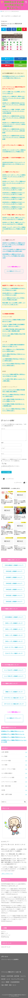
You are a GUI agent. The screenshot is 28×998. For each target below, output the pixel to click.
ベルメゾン (23, 976)
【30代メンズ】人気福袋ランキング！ (14, 629)
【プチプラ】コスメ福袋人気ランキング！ (14, 697)
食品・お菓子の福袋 (7, 794)
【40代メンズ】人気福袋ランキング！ (14, 635)
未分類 (3, 790)
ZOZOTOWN (10, 976)
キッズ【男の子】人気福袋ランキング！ (14, 676)
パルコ (3, 982)
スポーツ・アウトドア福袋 (8, 769)
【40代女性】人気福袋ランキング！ (14, 589)
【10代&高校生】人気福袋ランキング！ (14, 617)
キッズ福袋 (4, 756)
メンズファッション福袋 (8, 777)
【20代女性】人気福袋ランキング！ (14, 571)
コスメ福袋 (4, 764)
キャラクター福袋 (6, 760)
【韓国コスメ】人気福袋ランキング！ (14, 691)
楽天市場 (16, 976)
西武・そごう (12, 985)
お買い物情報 (5, 752)
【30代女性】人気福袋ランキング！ (14, 583)
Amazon (3, 976)
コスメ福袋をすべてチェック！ (14, 271)
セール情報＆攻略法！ (7, 773)
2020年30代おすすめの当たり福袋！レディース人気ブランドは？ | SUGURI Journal (14, 919)
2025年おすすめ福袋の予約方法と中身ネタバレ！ (14, 5)
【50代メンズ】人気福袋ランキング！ (14, 641)
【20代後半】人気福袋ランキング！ (14, 577)
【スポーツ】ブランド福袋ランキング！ (14, 647)
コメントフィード (5, 935)
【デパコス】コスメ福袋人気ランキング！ (14, 703)
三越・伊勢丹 (4, 985)
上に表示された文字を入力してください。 (10, 466)
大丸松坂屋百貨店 (15, 982)
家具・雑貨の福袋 (6, 786)
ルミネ (8, 979)
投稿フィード (4, 933)
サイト (2, 453)
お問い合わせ (4, 956)
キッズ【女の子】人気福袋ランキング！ (14, 670)
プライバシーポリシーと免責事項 (9, 959)
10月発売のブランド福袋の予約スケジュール (12, 734)
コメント (3, 428)
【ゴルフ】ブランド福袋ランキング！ (14, 653)
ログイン (3, 931)
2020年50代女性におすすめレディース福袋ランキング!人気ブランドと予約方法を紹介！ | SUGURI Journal (14, 892)
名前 (2, 442)
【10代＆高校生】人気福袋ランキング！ (14, 565)
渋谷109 (3, 979)
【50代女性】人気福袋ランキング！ (14, 595)
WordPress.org (5, 936)
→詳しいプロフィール (7, 873)
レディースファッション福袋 (9, 781)
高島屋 (7, 982)
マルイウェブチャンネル (17, 979)
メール (3, 448)
